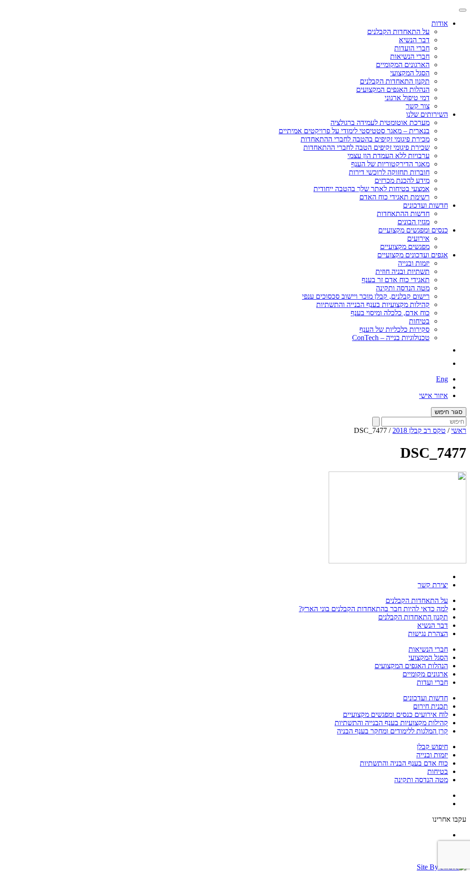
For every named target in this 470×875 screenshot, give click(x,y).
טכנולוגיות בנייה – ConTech (391, 337)
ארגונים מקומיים (425, 674)
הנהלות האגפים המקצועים (393, 89)
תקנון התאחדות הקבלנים (395, 81)
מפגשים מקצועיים (405, 246)
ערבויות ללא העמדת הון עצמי (388, 155)
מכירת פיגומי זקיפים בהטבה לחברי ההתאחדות (365, 139)
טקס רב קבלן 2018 (419, 430)
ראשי (458, 430)
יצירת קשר (433, 585)
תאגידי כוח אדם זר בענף (396, 280)
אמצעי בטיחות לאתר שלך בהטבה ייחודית (371, 189)
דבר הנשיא (414, 40)
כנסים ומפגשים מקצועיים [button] (413, 230)
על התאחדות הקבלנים (398, 31)
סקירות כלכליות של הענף (394, 329)
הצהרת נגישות (428, 633)
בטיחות (419, 321)
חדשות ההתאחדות (403, 213)
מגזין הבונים (413, 222)
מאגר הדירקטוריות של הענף (390, 164)
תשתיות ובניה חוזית (402, 271)
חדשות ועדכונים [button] (425, 205)
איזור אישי (433, 395)
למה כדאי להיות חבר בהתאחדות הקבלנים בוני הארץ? (373, 609)
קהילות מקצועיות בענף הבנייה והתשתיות (373, 304)
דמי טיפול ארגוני (407, 98)
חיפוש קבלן (432, 746)
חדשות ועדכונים (425, 698)
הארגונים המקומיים (403, 64)
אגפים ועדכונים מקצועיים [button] (412, 255)
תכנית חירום (430, 706)
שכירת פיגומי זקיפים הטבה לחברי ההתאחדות (366, 147)
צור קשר (418, 106)
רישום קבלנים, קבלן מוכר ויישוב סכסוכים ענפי (366, 296)
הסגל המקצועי (410, 73)
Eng (442, 379)
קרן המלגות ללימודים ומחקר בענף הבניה (392, 731)
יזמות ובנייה (414, 263)
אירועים (418, 238)
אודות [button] (439, 23)
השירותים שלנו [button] (427, 114)
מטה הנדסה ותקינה (403, 288)
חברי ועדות (432, 682)
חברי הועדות (412, 48)
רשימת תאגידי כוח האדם (394, 197)
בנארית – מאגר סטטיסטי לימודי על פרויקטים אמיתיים (354, 131)
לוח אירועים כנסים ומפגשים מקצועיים (395, 714)
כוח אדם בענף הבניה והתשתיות (404, 763)
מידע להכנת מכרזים (402, 180)
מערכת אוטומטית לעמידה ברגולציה (380, 122)
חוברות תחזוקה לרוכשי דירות (389, 172)
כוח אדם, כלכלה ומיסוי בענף (390, 313)
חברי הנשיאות (410, 56)
